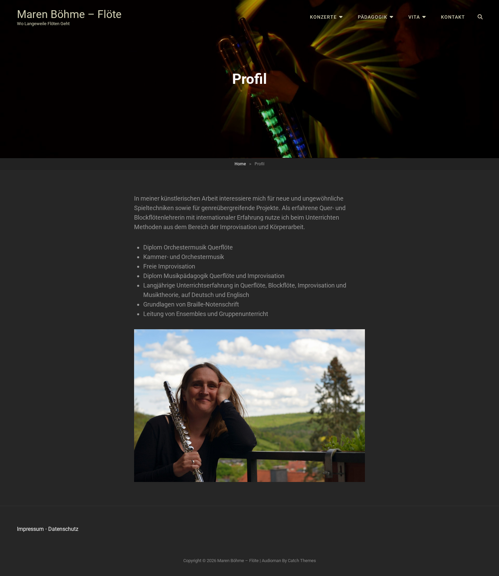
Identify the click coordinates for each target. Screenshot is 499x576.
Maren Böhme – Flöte (69, 14)
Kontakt (453, 17)
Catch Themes (302, 560)
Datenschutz (63, 529)
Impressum (30, 529)
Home (240, 164)
